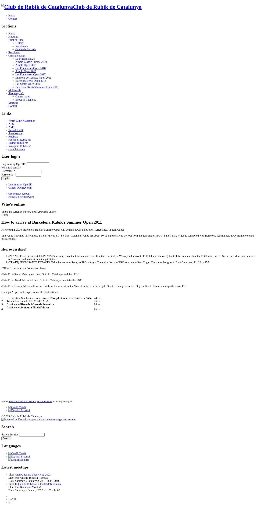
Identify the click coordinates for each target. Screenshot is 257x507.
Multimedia (14, 90)
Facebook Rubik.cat (19, 139)
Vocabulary (21, 46)
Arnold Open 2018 (25, 65)
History (19, 42)
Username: (8, 170)
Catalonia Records (25, 49)
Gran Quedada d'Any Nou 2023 (33, 474)
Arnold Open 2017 (25, 71)
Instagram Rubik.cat (19, 146)
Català (22, 407)
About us (13, 36)
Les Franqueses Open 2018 (30, 68)
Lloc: (11, 477)
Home (11, 15)
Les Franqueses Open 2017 (30, 74)
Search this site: (10, 434)
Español (25, 410)
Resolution (14, 52)
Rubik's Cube (15, 39)
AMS (11, 127)
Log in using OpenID (20, 184)
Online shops (22, 96)
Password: (8, 174)
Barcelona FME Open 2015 (30, 80)
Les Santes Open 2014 (27, 83)
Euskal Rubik (15, 130)
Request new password (21, 196)
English (24, 459)
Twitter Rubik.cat (18, 142)
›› (9, 502)
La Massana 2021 (25, 58)
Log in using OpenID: (14, 164)
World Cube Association (21, 120)
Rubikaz (13, 136)
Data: (11, 480)
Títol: (11, 474)
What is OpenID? (11, 167)
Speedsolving (15, 133)
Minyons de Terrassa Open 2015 (33, 77)
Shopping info (16, 93)
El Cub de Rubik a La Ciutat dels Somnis (38, 484)
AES (11, 123)
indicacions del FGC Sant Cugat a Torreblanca (30, 401)
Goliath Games (16, 149)
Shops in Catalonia (25, 99)
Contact (12, 18)
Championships (17, 55)
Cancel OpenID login (20, 187)
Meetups (13, 102)
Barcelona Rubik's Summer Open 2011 (37, 87)
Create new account (19, 193)
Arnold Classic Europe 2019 (31, 61)
